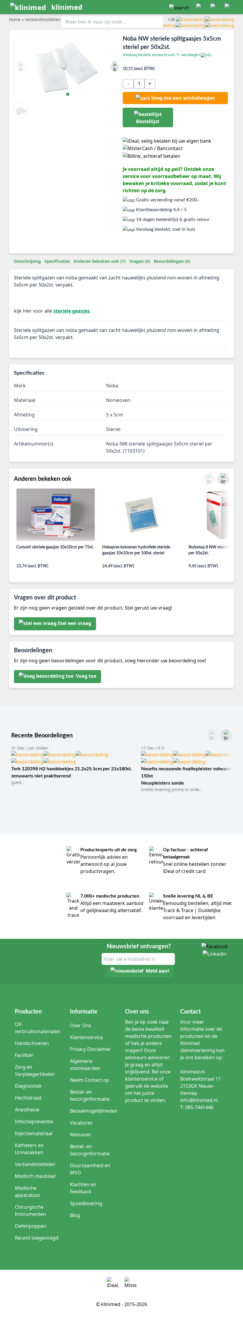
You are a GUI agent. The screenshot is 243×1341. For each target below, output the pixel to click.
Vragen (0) (139, 261)
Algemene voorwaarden (85, 1064)
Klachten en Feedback (83, 1188)
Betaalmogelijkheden (93, 1111)
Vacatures (81, 1122)
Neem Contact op (89, 1080)
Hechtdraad (28, 1098)
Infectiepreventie (34, 1121)
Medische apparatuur (28, 1191)
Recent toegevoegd (36, 1238)
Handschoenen (32, 1043)
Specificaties (57, 261)
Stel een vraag (74, 623)
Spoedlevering (86, 1203)
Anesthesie (27, 1109)
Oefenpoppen (30, 1226)
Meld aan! (157, 971)
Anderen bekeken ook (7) (99, 261)
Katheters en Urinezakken (29, 1149)
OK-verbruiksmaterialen (37, 1028)
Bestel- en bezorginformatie (90, 1095)
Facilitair (24, 1055)
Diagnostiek (28, 1086)
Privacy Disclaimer (90, 1049)
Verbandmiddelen (35, 1164)
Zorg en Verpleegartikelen (35, 1070)
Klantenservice (86, 1037)
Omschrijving (27, 261)
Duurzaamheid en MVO (90, 1169)
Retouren (80, 1134)
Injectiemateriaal (33, 1133)
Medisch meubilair (35, 1176)
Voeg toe (85, 676)
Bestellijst (147, 121)
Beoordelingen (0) (172, 261)
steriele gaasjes (72, 311)
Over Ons (80, 1025)
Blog (75, 1215)
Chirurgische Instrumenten (30, 1210)
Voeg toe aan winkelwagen (183, 98)
